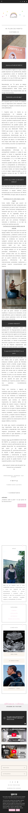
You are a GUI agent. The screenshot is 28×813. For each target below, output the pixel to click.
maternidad (17, 475)
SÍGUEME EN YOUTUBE (13, 706)
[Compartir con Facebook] (11, 480)
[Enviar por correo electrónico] (17, 480)
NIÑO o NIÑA (14, 654)
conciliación (14, 613)
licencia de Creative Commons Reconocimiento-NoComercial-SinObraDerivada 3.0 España (14, 798)
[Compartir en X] (13, 480)
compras (14, 610)
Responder (22, 505)
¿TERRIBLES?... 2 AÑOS (14, 688)
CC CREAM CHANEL (14, 660)
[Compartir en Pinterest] (15, 480)
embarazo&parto (8, 475)
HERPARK (18, 788)
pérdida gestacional (14, 619)
